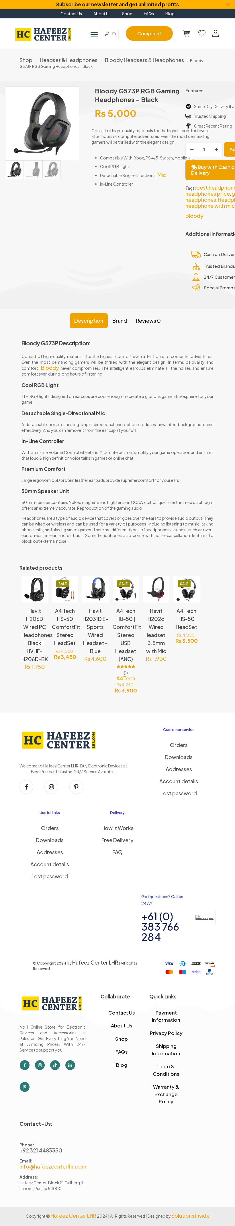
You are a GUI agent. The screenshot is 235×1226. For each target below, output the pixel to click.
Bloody (194, 216)
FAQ (117, 852)
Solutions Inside (190, 1215)
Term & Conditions (166, 1070)
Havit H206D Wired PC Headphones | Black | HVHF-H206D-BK (37, 634)
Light (52, 385)
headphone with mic (210, 205)
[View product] (40, 596)
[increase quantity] (216, 150)
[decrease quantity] (192, 150)
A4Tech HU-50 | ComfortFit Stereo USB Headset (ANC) (127, 634)
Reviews (148, 320)
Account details (178, 781)
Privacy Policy (166, 1033)
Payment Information (166, 1016)
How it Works (117, 828)
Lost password (178, 793)
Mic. (101, 413)
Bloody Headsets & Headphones (144, 60)
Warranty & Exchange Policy (166, 1093)
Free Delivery (117, 840)
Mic (161, 175)
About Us (121, 1025)
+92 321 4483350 (40, 1150)
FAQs (121, 1051)
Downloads (179, 757)
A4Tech (125, 678)
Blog (121, 1065)
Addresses (179, 769)
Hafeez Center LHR (95, 962)
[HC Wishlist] (201, 33)
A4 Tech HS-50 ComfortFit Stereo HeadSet (66, 626)
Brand (119, 320)
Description (88, 320)
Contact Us (121, 1012)
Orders (179, 745)
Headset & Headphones (68, 60)
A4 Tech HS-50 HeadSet (186, 618)
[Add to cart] (40, 584)
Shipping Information (166, 1049)
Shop (25, 60)
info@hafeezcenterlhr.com (52, 1166)
